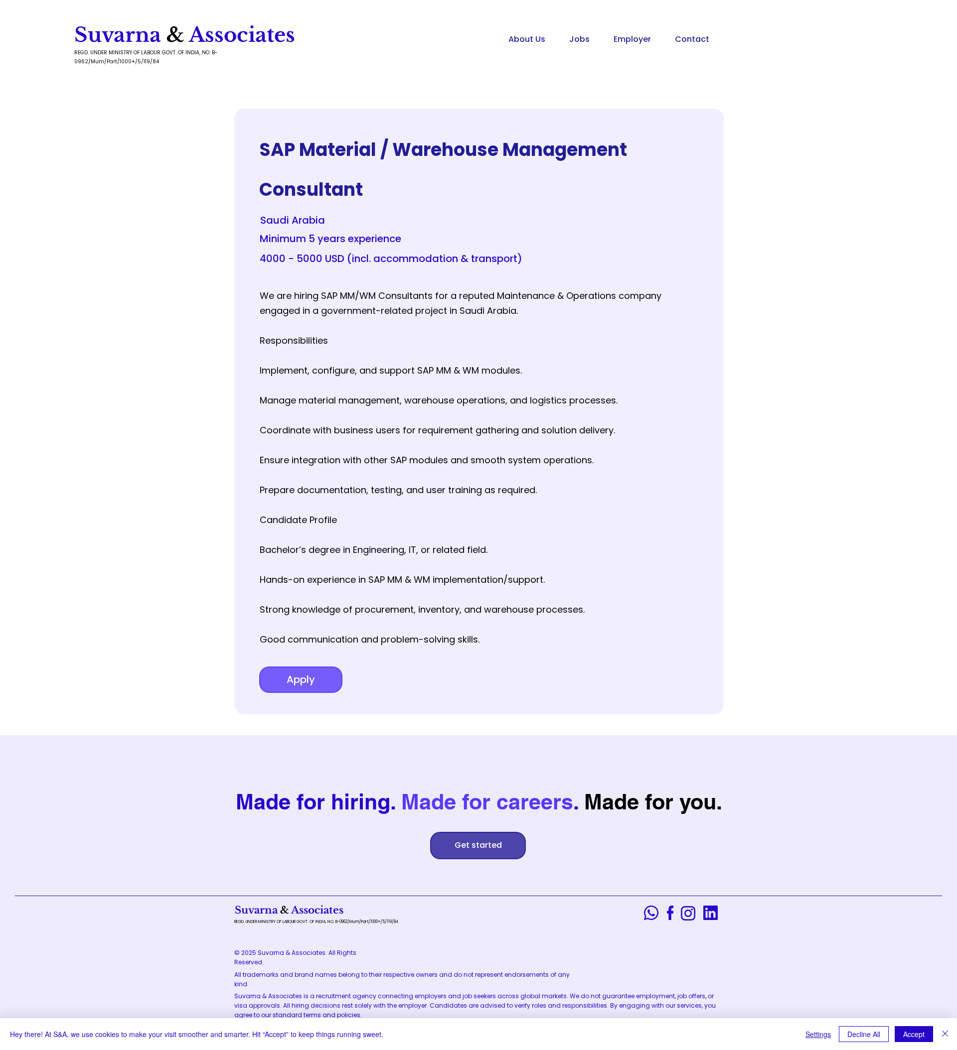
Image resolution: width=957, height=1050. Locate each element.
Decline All (863, 1034)
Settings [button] (818, 1034)
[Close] (945, 1034)
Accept (914, 1034)
